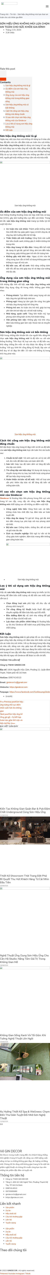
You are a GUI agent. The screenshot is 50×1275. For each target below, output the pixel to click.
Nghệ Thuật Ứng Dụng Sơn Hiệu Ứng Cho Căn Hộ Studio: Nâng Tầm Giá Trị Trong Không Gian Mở (24, 959)
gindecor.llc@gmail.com (16, 682)
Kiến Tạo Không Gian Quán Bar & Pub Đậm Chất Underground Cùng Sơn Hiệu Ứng (25, 810)
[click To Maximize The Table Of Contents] (3, 73)
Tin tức (13, 14)
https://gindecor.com (18, 687)
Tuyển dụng (11, 1222)
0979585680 (11, 1191)
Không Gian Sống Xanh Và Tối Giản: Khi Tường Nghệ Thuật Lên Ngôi (23, 1037)
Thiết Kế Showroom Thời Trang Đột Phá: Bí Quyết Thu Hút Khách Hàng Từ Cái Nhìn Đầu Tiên (24, 879)
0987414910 (11, 1188)
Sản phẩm (10, 1207)
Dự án (8, 1210)
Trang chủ (4, 14)
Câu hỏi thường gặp (14, 1216)
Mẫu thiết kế (11, 1213)
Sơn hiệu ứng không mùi (25, 434)
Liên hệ (9, 1219)
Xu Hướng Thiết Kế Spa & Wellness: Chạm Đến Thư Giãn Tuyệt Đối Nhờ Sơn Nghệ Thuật (25, 1115)
